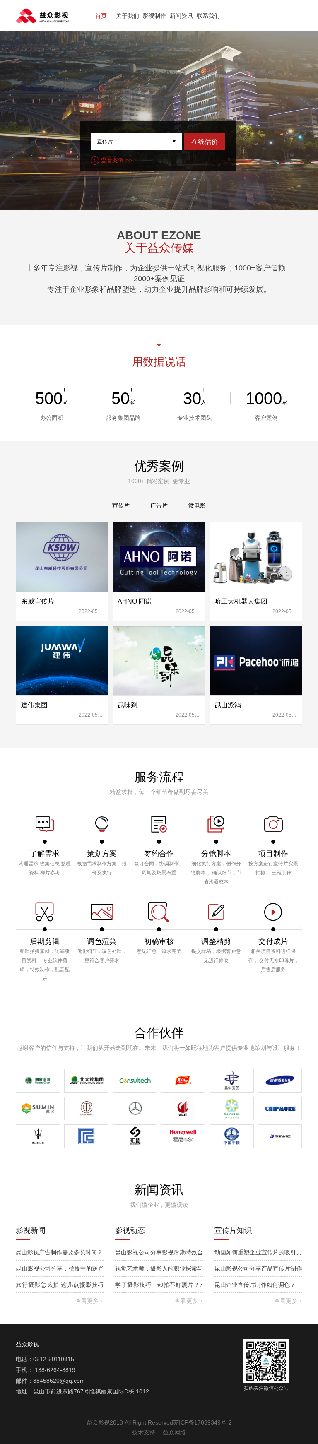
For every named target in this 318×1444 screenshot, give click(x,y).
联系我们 (208, 15)
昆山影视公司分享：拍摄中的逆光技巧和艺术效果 (60, 1270)
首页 (101, 15)
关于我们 (127, 15)
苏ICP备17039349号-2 (202, 1422)
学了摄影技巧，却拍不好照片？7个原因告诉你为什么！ (159, 1286)
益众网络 (174, 1432)
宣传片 (121, 505)
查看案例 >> (115, 160)
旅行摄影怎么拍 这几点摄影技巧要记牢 (60, 1286)
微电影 (197, 505)
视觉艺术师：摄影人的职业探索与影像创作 (159, 1270)
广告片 (159, 505)
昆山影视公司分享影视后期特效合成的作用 (159, 1254)
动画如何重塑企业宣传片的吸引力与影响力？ (258, 1254)
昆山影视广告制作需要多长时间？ (59, 1252)
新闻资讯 (181, 15)
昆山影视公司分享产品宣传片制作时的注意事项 (258, 1270)
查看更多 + (89, 1300)
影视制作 (154, 15)
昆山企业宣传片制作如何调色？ (255, 1284)
